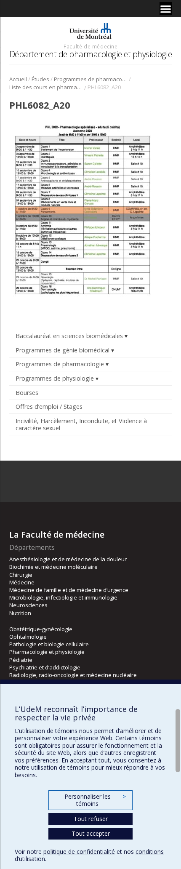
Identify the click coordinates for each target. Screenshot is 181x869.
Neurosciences (28, 605)
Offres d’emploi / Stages (49, 407)
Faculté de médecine (90, 46)
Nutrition (20, 613)
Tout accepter (91, 833)
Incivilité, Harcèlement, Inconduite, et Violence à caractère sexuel (81, 424)
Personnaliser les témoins (95, 800)
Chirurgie (20, 574)
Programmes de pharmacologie (91, 79)
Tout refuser (91, 819)
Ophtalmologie (28, 636)
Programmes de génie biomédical (62, 350)
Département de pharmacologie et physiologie (90, 54)
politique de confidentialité (79, 852)
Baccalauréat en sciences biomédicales (69, 336)
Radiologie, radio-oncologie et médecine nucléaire (73, 675)
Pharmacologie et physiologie (47, 652)
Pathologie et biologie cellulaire (49, 644)
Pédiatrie (20, 660)
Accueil (18, 79)
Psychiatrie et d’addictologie (44, 667)
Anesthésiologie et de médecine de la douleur (68, 559)
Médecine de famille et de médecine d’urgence (68, 590)
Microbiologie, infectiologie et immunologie (63, 597)
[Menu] (166, 8)
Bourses (27, 393)
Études (40, 79)
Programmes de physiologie (55, 378)
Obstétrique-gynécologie (40, 629)
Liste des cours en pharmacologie (46, 87)
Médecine (22, 582)
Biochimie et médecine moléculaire (53, 566)
